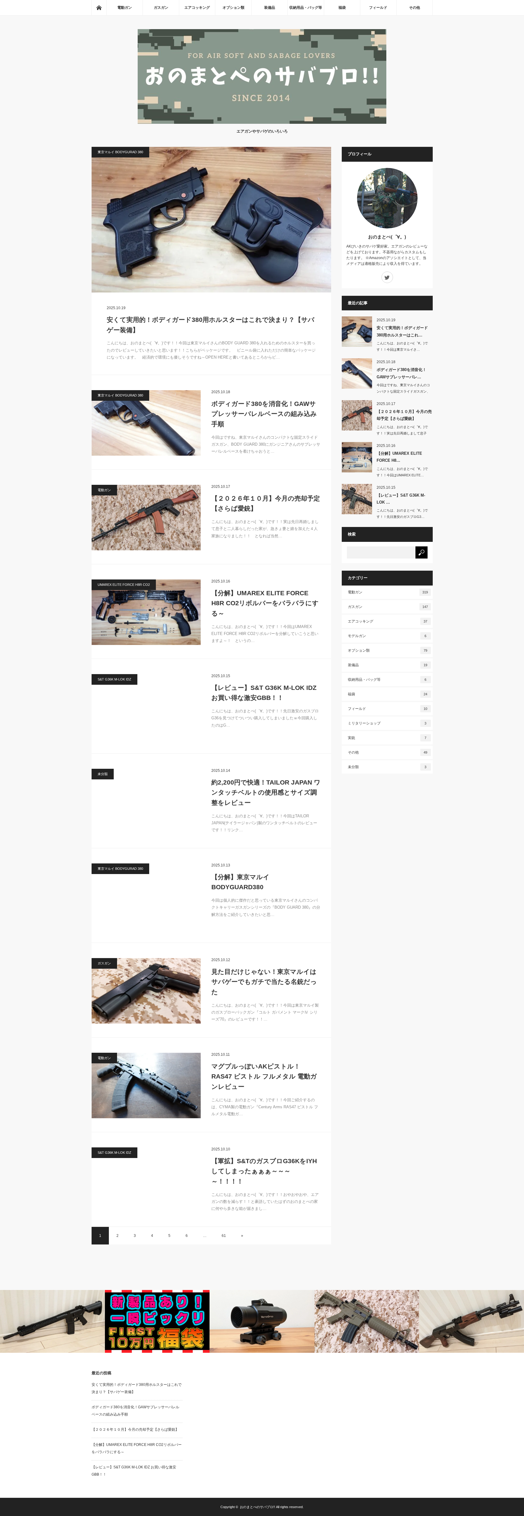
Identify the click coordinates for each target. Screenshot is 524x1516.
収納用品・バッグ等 (305, 7)
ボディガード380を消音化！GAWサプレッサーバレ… (401, 373)
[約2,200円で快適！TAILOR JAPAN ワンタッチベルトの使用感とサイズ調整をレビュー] (146, 801)
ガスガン (161, 7)
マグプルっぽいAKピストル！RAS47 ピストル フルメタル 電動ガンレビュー (264, 1076)
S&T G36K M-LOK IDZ (114, 679)
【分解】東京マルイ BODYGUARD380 (240, 882)
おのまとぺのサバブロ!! (257, 1507)
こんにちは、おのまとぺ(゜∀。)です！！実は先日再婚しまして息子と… (402, 433)
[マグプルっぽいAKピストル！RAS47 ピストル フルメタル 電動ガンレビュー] (146, 1085)
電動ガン (124, 7)
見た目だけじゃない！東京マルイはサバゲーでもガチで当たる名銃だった (264, 981)
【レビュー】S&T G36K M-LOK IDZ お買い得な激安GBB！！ (264, 692)
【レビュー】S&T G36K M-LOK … (401, 499)
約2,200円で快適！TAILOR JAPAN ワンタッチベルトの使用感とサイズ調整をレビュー (266, 792)
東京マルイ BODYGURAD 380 (120, 152)
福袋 (342, 7)
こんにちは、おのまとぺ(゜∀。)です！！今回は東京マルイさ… (402, 346)
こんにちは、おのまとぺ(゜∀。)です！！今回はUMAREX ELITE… (402, 472)
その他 (414, 7)
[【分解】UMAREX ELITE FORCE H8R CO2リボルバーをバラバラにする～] (146, 612)
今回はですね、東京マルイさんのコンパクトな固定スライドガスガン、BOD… (403, 391)
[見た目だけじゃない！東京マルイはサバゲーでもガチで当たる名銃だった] (146, 991)
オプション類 (233, 7)
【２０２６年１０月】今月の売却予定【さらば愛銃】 (265, 503)
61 (224, 1236)
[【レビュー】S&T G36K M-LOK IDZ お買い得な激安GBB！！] (146, 707)
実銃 (387, 738)
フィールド (378, 7)
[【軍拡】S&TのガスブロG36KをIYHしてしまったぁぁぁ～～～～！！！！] (146, 1180)
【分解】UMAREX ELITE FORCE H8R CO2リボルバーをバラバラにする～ (265, 603)
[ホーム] (98, 7)
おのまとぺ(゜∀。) (387, 236)
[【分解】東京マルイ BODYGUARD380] (146, 896)
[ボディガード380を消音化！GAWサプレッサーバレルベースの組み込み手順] (146, 423)
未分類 (103, 774)
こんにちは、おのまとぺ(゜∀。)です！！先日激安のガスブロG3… (402, 513)
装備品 (269, 7)
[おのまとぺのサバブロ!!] (262, 122)
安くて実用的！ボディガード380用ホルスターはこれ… (402, 331)
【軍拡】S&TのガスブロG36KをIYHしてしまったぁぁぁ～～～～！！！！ (264, 1171)
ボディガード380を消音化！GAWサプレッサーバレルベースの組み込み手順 (264, 413)
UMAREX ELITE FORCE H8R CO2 (124, 584)
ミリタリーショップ (387, 723)
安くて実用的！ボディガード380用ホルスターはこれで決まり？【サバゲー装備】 (210, 324)
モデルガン (387, 636)
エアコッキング (197, 7)
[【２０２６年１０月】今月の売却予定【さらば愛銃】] (146, 517)
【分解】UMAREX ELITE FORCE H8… (399, 457)
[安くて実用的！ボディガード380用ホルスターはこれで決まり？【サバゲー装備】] (211, 219)
